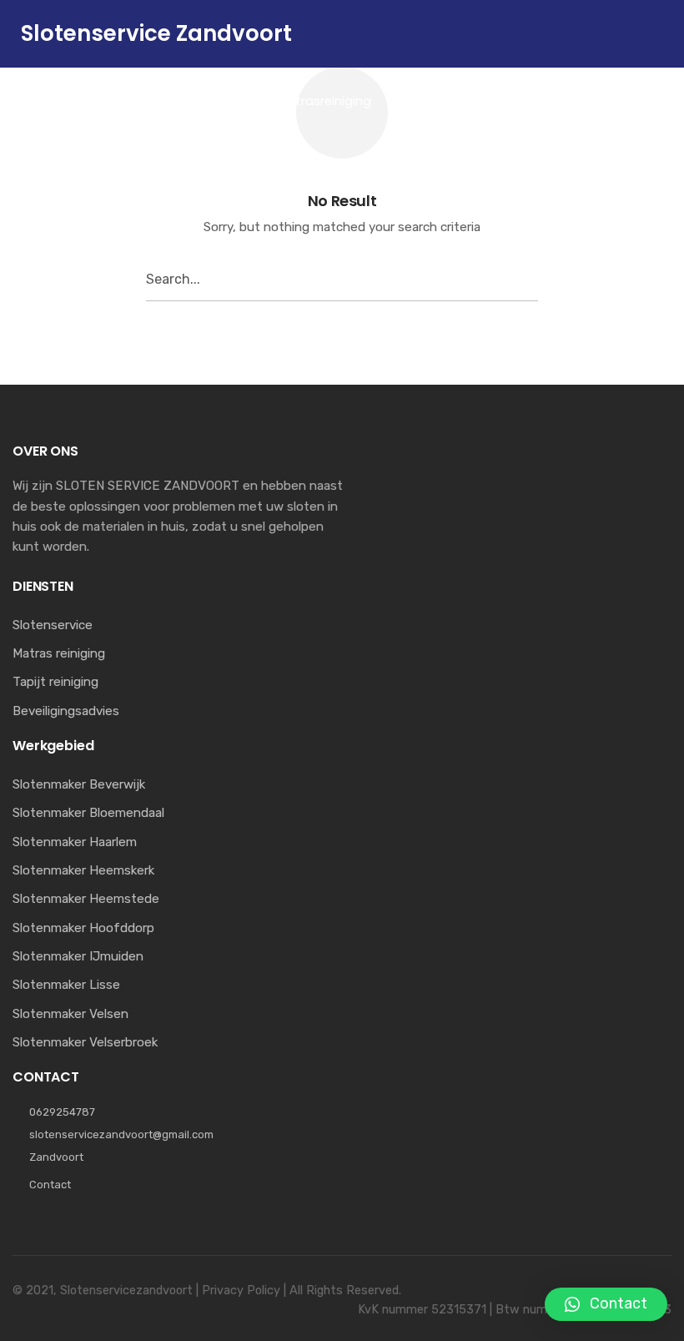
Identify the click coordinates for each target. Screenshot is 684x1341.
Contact (50, 1184)
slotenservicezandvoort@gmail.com (121, 1134)
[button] (606, 1304)
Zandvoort (56, 1157)
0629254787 (62, 1112)
